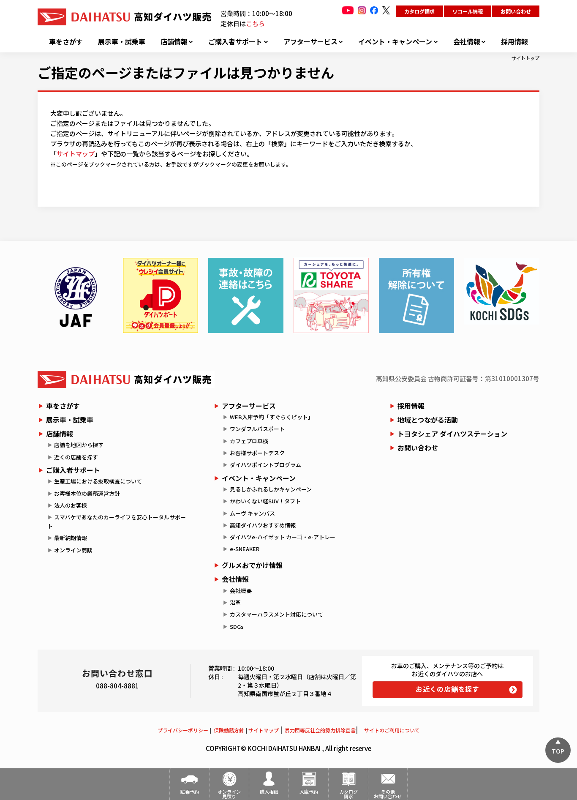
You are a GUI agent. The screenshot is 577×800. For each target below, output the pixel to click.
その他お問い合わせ (388, 794)
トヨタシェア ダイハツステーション (452, 434)
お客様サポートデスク (257, 453)
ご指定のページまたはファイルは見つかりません (186, 72)
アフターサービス (310, 41)
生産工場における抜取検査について (98, 481)
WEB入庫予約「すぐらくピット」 (271, 417)
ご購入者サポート (235, 41)
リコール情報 (467, 11)
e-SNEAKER (244, 549)
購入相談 (269, 791)
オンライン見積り (229, 794)
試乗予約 (189, 791)
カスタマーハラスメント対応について (276, 614)
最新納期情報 (70, 538)
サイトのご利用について (392, 730)
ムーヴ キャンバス (252, 513)
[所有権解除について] (416, 295)
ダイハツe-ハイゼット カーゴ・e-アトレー (282, 537)
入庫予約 (308, 791)
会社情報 (466, 41)
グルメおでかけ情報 (252, 565)
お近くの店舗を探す (447, 689)
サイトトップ (525, 58)
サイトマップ (76, 153)
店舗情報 (174, 41)
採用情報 (514, 41)
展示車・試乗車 (121, 41)
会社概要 (241, 591)
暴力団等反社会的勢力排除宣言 (320, 730)
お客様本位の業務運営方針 (87, 493)
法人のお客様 (70, 505)
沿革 (235, 602)
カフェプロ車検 (249, 441)
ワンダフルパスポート (257, 429)
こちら (255, 23)
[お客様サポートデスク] (245, 295)
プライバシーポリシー (183, 730)
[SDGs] (501, 291)
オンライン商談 (73, 550)
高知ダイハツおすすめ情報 (263, 525)
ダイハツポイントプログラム (265, 465)
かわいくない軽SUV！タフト (265, 501)
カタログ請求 (419, 11)
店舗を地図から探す (78, 445)
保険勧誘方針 (229, 730)
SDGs (237, 627)
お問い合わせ (516, 11)
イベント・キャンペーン (395, 41)
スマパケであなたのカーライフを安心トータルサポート (116, 521)
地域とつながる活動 (427, 420)
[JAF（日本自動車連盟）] (75, 295)
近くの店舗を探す (76, 457)
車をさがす (66, 41)
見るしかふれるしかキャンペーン (271, 489)
